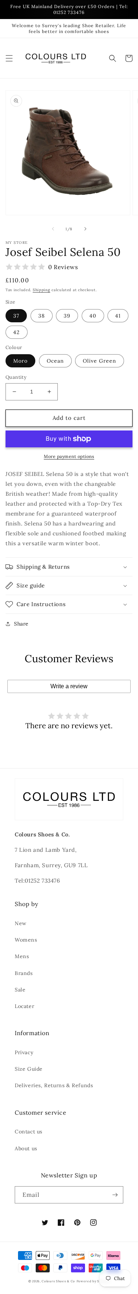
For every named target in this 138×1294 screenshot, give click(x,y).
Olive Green (99, 361)
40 (92, 315)
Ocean (55, 361)
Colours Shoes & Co (58, 1281)
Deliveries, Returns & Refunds (54, 1085)
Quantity (16, 377)
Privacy (24, 1052)
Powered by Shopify (93, 1281)
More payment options (69, 456)
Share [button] (21, 623)
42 (16, 332)
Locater (24, 1006)
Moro (20, 361)
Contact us (28, 1131)
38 (41, 315)
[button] (9, 58)
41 (118, 315)
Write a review (69, 686)
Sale (20, 989)
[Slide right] (85, 229)
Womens (26, 939)
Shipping (41, 289)
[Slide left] (53, 229)
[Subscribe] (115, 1194)
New (20, 923)
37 (16, 315)
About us (26, 1148)
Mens (22, 956)
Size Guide (29, 1069)
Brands (24, 973)
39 (67, 315)
